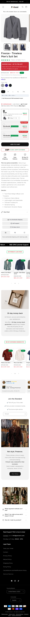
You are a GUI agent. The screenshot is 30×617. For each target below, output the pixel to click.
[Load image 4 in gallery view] (15, 47)
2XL (24, 91)
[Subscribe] (25, 414)
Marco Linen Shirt (18, 362)
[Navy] (6, 85)
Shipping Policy (8, 563)
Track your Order (8, 548)
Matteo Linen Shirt (5, 362)
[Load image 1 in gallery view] (7, 47)
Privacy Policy (7, 555)
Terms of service (19, 614)
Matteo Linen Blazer (6, 272)
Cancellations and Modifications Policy (15, 570)
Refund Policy (7, 559)
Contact (5, 535)
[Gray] (2, 85)
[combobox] (11, 118)
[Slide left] (2, 47)
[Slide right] (28, 47)
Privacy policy (12, 614)
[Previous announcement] (3, 2)
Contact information (16, 615)
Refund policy (5, 614)
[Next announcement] (27, 2)
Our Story (15, 474)
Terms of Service (8, 574)
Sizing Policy (7, 566)
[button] (3, 7)
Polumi (11, 611)
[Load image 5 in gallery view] (22, 47)
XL (18, 91)
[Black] (10, 85)
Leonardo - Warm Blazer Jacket (19, 273)
